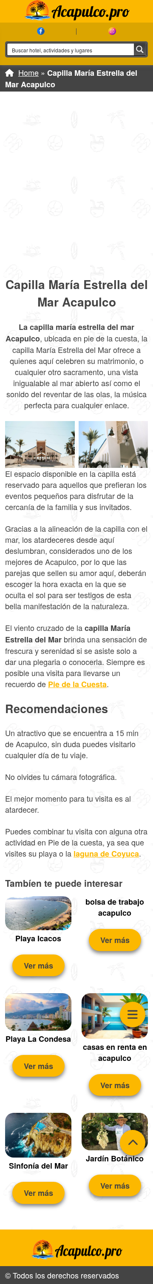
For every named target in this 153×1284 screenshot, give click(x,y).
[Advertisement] (76, 183)
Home (28, 72)
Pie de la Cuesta (77, 684)
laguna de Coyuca (106, 853)
